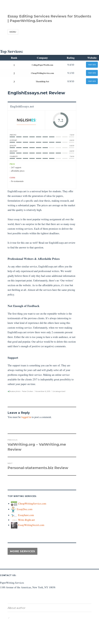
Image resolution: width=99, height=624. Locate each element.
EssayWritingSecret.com (31, 525)
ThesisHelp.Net (42, 81)
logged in (26, 417)
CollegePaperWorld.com (42, 64)
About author (16, 607)
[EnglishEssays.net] (26, 120)
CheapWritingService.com (42, 73)
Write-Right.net (26, 520)
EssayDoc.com (24, 509)
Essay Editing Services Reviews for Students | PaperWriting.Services (49, 18)
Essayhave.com (26, 515)
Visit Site (92, 64)
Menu (13, 32)
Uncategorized (58, 391)
